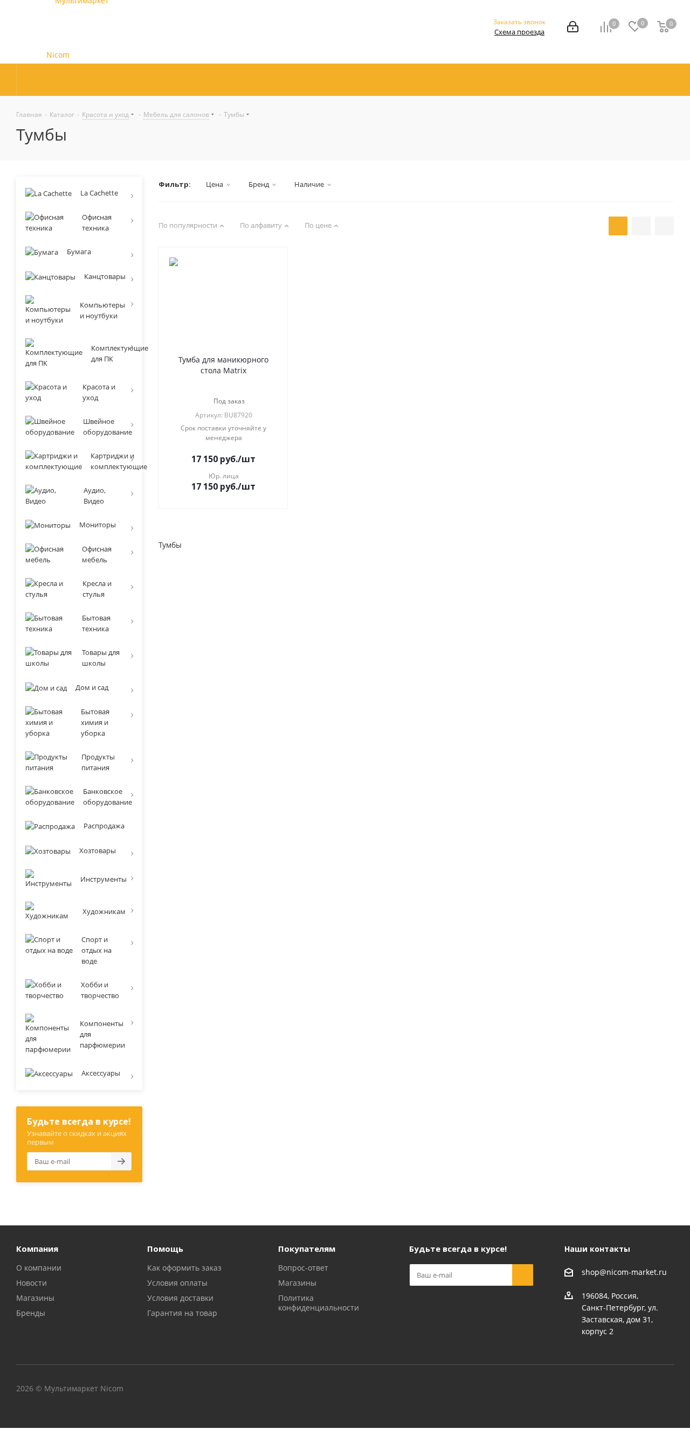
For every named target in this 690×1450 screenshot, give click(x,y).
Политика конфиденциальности (318, 1303)
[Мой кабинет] (572, 28)
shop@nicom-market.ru (624, 1272)
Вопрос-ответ (303, 1268)
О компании (38, 1268)
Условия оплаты (177, 1283)
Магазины (35, 1298)
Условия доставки (180, 1298)
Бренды (30, 1313)
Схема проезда (519, 32)
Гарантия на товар (182, 1313)
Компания (37, 1248)
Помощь (165, 1248)
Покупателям (306, 1248)
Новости (31, 1283)
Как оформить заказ (184, 1268)
